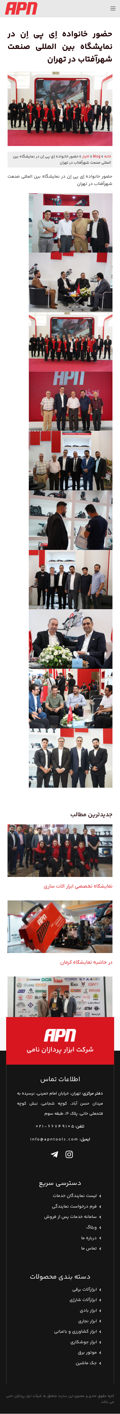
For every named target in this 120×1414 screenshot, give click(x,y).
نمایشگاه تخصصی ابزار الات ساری (78, 886)
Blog (96, 156)
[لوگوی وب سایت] (21, 8)
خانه (107, 156)
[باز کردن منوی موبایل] (113, 8)
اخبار (85, 156)
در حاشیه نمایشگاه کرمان (86, 962)
